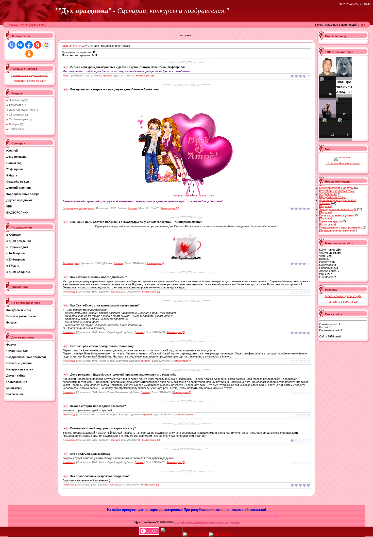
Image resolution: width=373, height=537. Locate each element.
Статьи (79, 45)
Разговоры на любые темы (337, 190)
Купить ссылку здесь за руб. (29, 75)
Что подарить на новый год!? (337, 209)
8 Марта (14, 124)
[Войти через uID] (11, 45)
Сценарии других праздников (78, 208)
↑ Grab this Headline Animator (343, 163)
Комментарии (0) (170, 208)
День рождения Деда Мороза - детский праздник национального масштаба (123, 374)
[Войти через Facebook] (29, 45)
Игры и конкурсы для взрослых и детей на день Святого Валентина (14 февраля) (127, 67)
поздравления (328, 194)
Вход (42, 24)
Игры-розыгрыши (330, 221)
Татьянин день (18, 119)
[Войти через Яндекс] (37, 45)
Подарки (325, 206)
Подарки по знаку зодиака (336, 215)
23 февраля (16, 114)
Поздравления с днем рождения (340, 227)
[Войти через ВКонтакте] (20, 45)
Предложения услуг (332, 197)
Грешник (107, 75)
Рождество (16, 104)
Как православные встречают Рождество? (100, 476)
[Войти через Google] (46, 45)
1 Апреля (15, 129)
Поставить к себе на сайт (29, 80)
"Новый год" (17, 100)
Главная (13, 24)
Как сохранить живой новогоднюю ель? (98, 277)
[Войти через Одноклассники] (29, 54)
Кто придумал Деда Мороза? (90, 453)
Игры (65, 75)
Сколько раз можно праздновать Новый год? (102, 346)
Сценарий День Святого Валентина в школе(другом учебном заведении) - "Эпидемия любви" (136, 221)
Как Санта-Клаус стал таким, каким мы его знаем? (105, 305)
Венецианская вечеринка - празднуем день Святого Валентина (114, 89)
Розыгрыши (327, 224)
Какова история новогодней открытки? (98, 406)
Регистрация (28, 24)
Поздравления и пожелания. (338, 230)
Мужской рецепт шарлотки (336, 187)
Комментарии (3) (145, 75)
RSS (362, 24)
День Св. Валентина (22, 109)
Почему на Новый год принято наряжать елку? (103, 428)
